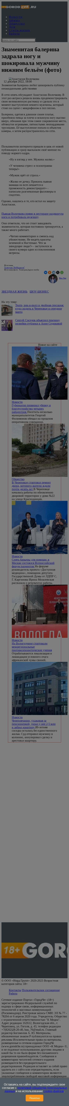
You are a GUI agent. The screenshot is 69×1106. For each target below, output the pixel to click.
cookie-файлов (54, 1091)
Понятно (34, 1098)
